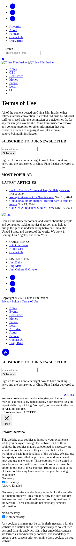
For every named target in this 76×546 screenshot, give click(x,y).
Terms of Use (30, 301)
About (13, 30)
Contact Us (16, 37)
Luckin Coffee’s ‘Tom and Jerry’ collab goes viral (39, 190)
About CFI (16, 248)
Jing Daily (15, 262)
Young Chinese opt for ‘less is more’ (31, 197)
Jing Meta (15, 266)
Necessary (12, 482)
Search (9, 49)
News (13, 69)
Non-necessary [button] (11, 513)
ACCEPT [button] (29, 412)
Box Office (16, 76)
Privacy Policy (10, 301)
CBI (12, 72)
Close (70, 394)
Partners (14, 33)
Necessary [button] (8, 478)
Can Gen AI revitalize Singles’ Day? (31, 207)
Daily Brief (16, 40)
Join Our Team (18, 245)
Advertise (15, 26)
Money (13, 79)
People (13, 83)
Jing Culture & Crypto (23, 269)
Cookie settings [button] (12, 412)
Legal (12, 86)
